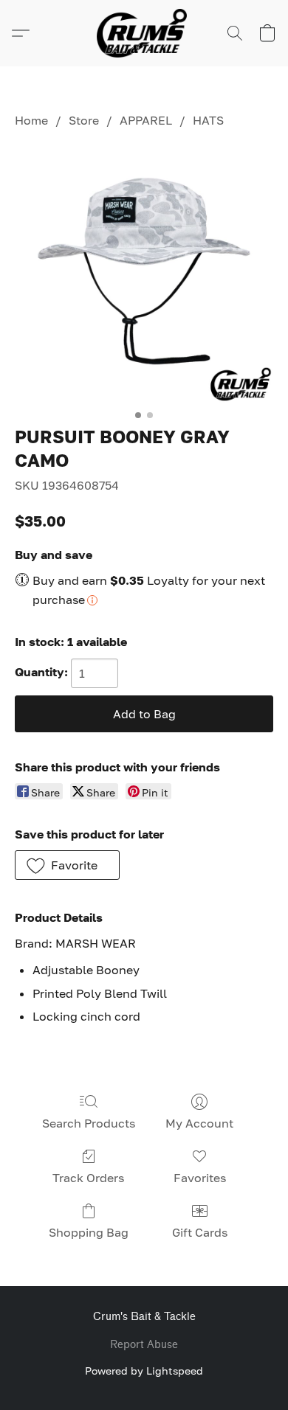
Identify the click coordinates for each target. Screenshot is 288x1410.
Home (31, 120)
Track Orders (88, 1177)
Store (84, 120)
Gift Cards (199, 1232)
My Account (199, 1123)
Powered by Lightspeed (144, 1370)
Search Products (88, 1123)
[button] (144, 33)
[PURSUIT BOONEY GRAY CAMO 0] (144, 274)
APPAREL (146, 120)
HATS (208, 120)
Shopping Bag (88, 1232)
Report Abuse (144, 1344)
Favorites (200, 1177)
